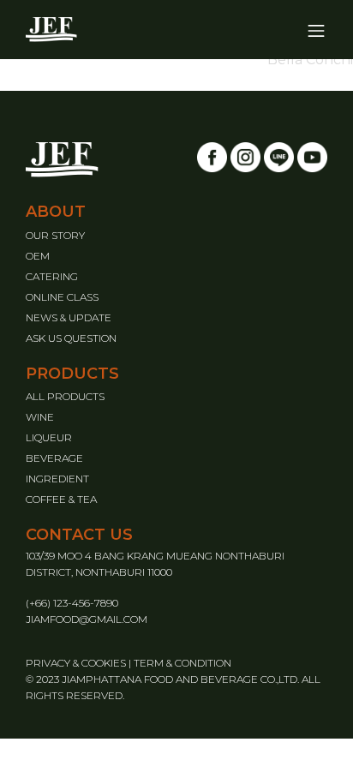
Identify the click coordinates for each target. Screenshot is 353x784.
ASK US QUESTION (71, 338)
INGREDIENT (57, 478)
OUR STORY (55, 235)
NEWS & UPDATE (68, 317)
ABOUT (56, 211)
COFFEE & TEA (61, 499)
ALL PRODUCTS (65, 396)
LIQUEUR (49, 437)
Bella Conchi (310, 59)
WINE (40, 416)
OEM (38, 255)
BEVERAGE (54, 458)
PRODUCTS (72, 373)
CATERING (52, 276)
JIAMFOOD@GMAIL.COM (86, 619)
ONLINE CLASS (62, 296)
